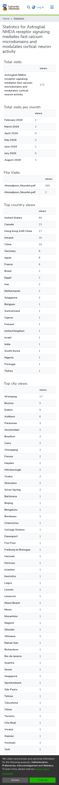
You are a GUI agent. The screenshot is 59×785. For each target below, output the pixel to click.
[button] (10, 7)
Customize (7, 773)
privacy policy (42, 769)
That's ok (43, 780)
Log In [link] (40, 7)
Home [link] (6, 18)
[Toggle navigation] (52, 7)
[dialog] (29, 770)
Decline (15, 780)
